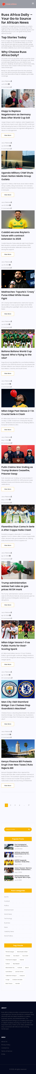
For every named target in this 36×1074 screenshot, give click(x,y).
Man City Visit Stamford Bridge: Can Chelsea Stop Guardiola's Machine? (15, 705)
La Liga (7, 979)
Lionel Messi (9, 971)
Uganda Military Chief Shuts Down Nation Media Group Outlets (17, 176)
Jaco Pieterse (5, 81)
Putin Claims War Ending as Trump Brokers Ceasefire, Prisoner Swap (17, 470)
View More (7, 135)
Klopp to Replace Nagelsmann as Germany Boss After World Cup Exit (16, 114)
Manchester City (10, 967)
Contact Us (5, 1048)
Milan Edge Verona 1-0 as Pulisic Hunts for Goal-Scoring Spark (15, 646)
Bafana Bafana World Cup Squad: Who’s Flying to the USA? (16, 354)
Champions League (11, 959)
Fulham (8, 963)
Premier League (10, 951)
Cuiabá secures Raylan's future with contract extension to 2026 (15, 235)
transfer (18, 983)
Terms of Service (6, 1051)
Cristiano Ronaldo (17, 979)
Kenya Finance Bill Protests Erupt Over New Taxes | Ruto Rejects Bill (17, 765)
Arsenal (22, 959)
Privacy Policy (5, 1045)
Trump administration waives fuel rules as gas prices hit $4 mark (14, 586)
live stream (16, 955)
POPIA (3, 1054)
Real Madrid (16, 963)
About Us (4, 1041)
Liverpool (22, 975)
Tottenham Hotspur (11, 975)
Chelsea (8, 955)
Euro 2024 (25, 955)
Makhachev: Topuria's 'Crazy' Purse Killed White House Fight (18, 295)
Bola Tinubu (9, 983)
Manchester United (22, 951)
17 (28, 805)
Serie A (27, 967)
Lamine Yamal (19, 971)
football (20, 967)
